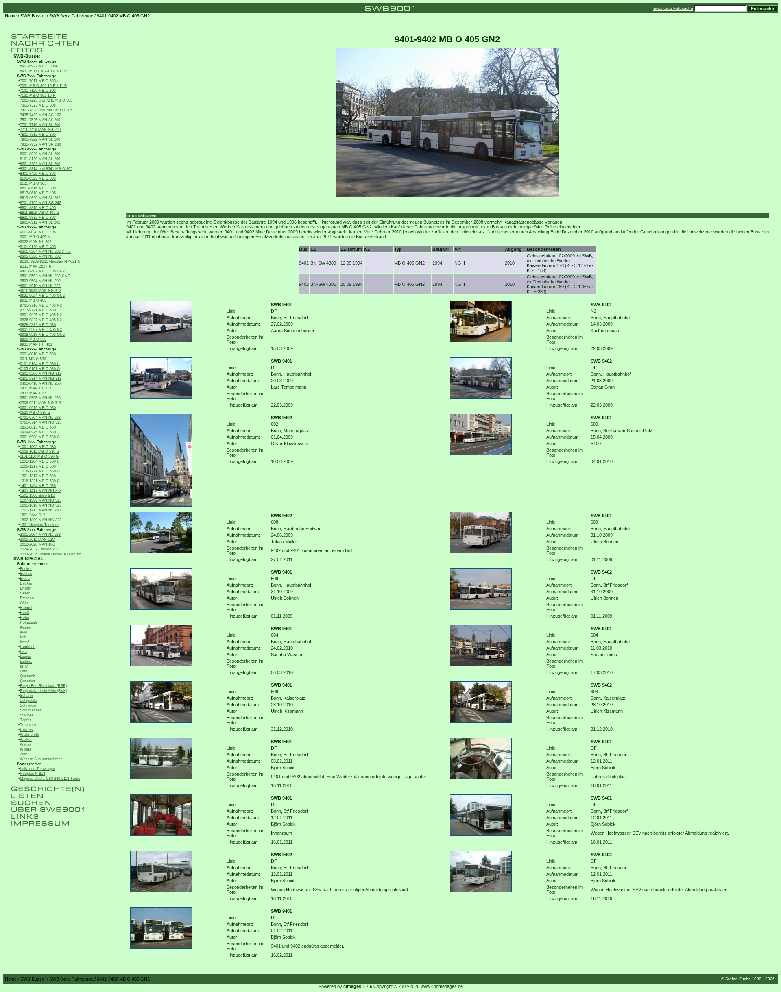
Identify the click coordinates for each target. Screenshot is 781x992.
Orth (23, 671)
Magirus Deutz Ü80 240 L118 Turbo (50, 779)
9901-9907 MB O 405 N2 (41, 330)
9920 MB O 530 (33, 339)
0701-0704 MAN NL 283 (40, 418)
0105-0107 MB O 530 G (40, 369)
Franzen (27, 598)
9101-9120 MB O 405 (38, 247)
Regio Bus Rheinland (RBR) (43, 686)
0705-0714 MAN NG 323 (40, 422)
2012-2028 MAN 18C (37, 544)
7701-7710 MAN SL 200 (40, 125)
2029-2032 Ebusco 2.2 (39, 549)
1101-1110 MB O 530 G (39, 457)
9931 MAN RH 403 (36, 344)
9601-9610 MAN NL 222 (40, 286)
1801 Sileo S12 (32, 515)
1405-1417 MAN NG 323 (40, 491)
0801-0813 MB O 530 (38, 427)
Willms (25, 749)
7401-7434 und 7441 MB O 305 (46, 110)
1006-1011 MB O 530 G (39, 452)
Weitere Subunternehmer (41, 759)
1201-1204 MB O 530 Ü (40, 461)
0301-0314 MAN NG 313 (40, 378)
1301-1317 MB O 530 (38, 476)
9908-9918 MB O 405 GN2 (42, 335)
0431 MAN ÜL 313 (35, 388)
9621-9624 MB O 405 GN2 (42, 296)
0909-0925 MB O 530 (38, 432)
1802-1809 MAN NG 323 (40, 520)
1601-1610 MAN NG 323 (40, 505)
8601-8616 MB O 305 (38, 188)
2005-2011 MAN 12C (37, 539)
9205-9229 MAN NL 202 (40, 257)
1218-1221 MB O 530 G (40, 471)
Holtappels (29, 622)
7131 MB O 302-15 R (38, 96)
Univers (26, 730)
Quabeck (27, 676)
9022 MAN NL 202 (35, 242)
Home (11, 15)
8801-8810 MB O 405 (38, 208)
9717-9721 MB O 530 (38, 310)
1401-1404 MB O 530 (38, 486)
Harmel (26, 608)
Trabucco (28, 725)
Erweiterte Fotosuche (673, 8)
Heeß (24, 613)
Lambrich (27, 647)
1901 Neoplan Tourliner (39, 525)
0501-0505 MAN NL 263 (40, 398)
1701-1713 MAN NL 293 (40, 510)
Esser (25, 593)
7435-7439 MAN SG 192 (40, 115)
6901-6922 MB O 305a (39, 66)
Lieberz (26, 661)
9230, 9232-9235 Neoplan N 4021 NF (51, 261)
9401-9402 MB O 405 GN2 (42, 271)
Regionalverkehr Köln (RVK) (43, 691)
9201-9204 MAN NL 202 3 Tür (45, 252)
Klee (23, 632)
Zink (23, 754)
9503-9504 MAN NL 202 (40, 281)
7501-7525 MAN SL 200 (40, 120)
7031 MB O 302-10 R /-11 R (43, 86)
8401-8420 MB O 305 (38, 174)
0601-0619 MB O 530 (38, 408)
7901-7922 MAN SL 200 (40, 139)
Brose (25, 578)
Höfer (24, 618)
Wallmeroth (29, 735)
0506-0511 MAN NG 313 (40, 403)
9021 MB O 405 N (35, 237)
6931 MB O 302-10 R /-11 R (43, 71)
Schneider (28, 705)
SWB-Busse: (33, 15)
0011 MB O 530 (33, 359)
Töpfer (25, 720)
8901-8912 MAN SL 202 (40, 222)
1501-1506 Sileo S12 (37, 496)
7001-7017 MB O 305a (39, 81)
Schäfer (26, 696)
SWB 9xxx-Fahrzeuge (71, 15)
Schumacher (30, 710)
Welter (25, 744)
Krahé (25, 642)
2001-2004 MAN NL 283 (40, 535)
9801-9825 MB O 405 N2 (41, 315)
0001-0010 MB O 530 (38, 354)
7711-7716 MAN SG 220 (40, 130)
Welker (26, 739)
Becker (26, 569)
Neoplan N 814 (32, 774)
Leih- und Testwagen (37, 769)
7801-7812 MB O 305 (38, 135)
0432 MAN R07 (33, 393)
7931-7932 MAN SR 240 (40, 144)
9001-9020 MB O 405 (38, 232)
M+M (24, 666)
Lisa (23, 652)
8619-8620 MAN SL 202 (40, 198)
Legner (25, 657)
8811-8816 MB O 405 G (39, 213)
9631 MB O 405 (33, 300)
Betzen (26, 574)
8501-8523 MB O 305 (38, 178)
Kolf (23, 637)
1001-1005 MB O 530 (38, 447)
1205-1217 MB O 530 (38, 466)
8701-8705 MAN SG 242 (40, 203)
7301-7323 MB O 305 (38, 105)
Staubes (27, 715)
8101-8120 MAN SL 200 (40, 159)
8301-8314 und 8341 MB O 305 (46, 169)
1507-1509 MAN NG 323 (40, 500)
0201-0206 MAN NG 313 (40, 374)
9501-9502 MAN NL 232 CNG (45, 276)
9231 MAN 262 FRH (37, 266)
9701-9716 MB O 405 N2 (41, 305)
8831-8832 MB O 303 (38, 217)
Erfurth (25, 588)
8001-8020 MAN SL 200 (40, 154)
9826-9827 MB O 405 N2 (41, 320)
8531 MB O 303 (33, 183)
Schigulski (28, 700)
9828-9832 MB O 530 (38, 325)
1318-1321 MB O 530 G (40, 481)
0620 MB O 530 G (35, 413)
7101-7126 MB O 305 (38, 91)
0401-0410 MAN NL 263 (40, 383)
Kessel (25, 627)
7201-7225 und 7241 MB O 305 (46, 100)
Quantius (27, 681)
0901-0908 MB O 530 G (40, 437)
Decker (26, 583)
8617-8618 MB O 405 (38, 193)
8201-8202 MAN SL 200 (40, 164)
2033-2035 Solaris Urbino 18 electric (50, 554)
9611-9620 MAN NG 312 (40, 291)
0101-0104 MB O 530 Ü (40, 364)
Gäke (24, 603)
